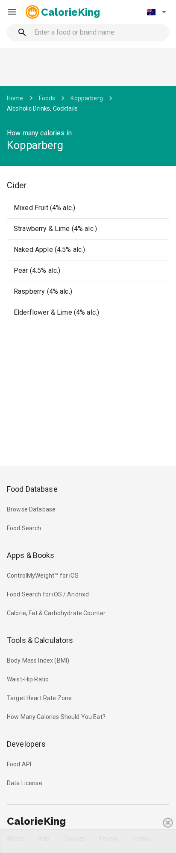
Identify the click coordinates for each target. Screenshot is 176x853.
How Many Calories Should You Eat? (56, 716)
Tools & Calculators (40, 640)
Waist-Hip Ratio (28, 679)
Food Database (32, 489)
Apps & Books (31, 555)
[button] (156, 12)
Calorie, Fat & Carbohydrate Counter (56, 613)
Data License (24, 783)
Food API (19, 764)
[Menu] (12, 12)
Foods (47, 98)
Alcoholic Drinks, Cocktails (42, 108)
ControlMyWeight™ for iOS (43, 575)
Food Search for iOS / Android (48, 594)
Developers (26, 743)
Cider (17, 185)
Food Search (24, 528)
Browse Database (31, 509)
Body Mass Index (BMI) (38, 660)
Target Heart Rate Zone (39, 698)
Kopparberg (86, 98)
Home (15, 98)
